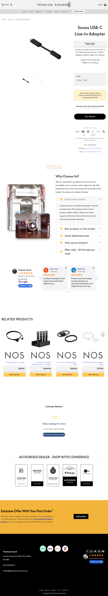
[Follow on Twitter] (95, 551)
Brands (38, 11)
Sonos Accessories (22, 19)
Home (25, 11)
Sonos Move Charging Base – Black (67, 363)
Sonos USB (97, 151)
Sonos (10, 19)
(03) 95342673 (9, 565)
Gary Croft (54, 269)
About (47, 590)
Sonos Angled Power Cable (15, 362)
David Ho (81, 269)
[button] (5, 4)
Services (64, 11)
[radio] (79, 80)
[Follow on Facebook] (87, 551)
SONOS (90, 151)
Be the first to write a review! (54, 435)
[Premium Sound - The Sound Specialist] (54, 5)
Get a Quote (90, 116)
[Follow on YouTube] (103, 551)
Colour (78, 76)
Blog (57, 11)
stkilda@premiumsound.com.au (15, 571)
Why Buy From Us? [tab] (54, 167)
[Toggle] (100, 199)
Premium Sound (24, 270)
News (53, 590)
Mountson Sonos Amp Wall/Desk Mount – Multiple (41, 363)
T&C (58, 590)
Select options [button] (41, 374)
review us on (24, 285)
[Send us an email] (99, 551)
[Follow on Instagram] (91, 551)
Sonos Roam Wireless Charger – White (93, 363)
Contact (48, 11)
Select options (15, 374)
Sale (31, 11)
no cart (85, 151)
